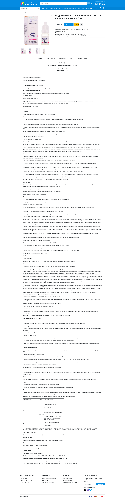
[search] (85, 3)
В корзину (68, 24)
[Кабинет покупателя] (96, 8)
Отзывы (72, 58)
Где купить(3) (51, 58)
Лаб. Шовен (70, 39)
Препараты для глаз (51, 12)
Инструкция (41, 58)
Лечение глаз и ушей (40, 12)
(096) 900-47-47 (100, 4)
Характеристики (62, 58)
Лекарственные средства (28, 12)
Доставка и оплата (82, 58)
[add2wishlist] (81, 24)
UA (92, 3)
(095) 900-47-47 (100, 3)
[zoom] (51, 15)
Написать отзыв (58, 27)
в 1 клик (76, 24)
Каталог (25, 8)
